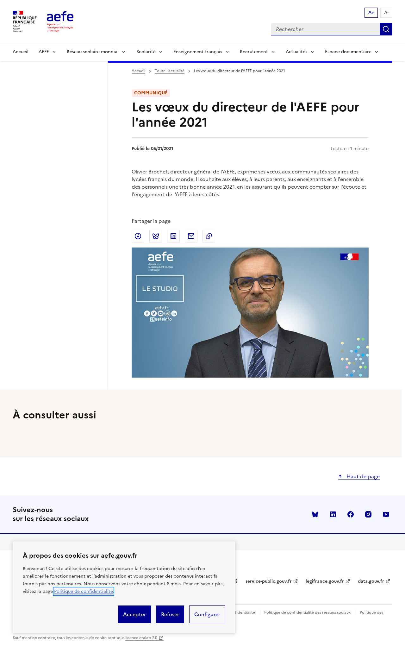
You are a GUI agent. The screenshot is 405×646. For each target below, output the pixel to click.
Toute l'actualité (169, 71)
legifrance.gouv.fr (325, 581)
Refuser (170, 614)
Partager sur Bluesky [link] (155, 236)
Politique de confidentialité (83, 591)
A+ (371, 12)
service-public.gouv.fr (269, 581)
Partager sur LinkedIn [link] (173, 236)
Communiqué (150, 93)
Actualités (296, 51)
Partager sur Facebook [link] (138, 236)
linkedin (333, 514)
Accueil (20, 51)
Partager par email (191, 236)
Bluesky (315, 514)
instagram (368, 514)
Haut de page (362, 476)
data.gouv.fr (371, 581)
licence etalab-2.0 (141, 638)
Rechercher (386, 29)
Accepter (134, 614)
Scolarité (146, 51)
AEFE (44, 51)
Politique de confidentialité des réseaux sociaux (307, 612)
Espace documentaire (348, 51)
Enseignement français (197, 51)
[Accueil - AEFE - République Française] (60, 21)
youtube (386, 514)
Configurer (207, 614)
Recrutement (254, 51)
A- (386, 12)
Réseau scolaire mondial (93, 51)
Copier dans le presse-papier (208, 236)
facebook (350, 514)
